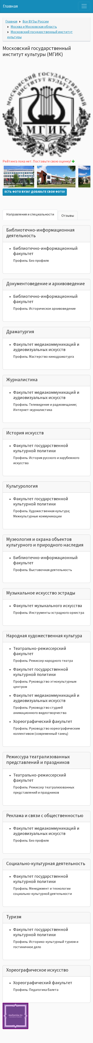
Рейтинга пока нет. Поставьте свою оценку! (37, 161)
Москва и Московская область (34, 26)
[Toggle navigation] (84, 6)
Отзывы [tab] (67, 215)
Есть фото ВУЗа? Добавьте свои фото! (35, 192)
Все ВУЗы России (35, 21)
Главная (10, 6)
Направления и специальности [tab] (30, 214)
